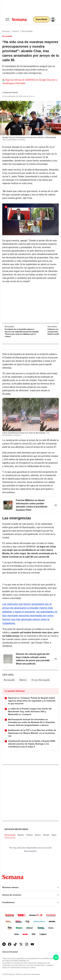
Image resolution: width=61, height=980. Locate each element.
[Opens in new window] (9, 944)
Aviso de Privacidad (13, 952)
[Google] (4, 944)
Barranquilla (27, 31)
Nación (16, 31)
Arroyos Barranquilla (40, 680)
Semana (6, 31)
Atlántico (23, 680)
